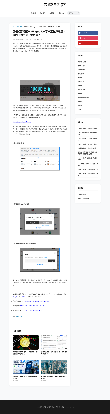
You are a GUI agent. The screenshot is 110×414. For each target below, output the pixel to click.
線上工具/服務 (81, 89)
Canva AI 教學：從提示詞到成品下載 (88, 169)
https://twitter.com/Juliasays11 (33, 310)
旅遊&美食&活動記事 (83, 97)
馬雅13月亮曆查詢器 (83, 198)
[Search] (78, 13)
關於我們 (42, 13)
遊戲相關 (80, 105)
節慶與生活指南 (82, 62)
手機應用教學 (81, 70)
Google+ (15, 297)
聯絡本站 (61, 13)
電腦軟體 (80, 78)
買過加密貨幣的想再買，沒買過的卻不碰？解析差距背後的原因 (87, 153)
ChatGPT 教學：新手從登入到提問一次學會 (88, 159)
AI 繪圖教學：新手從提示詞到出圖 (87, 148)
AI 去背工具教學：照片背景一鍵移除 (87, 144)
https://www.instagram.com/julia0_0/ (32, 306)
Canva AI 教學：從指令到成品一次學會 (88, 174)
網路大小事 (19, 27)
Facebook (24, 297)
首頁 (14, 27)
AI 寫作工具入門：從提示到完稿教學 (87, 128)
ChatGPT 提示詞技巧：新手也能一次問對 (88, 164)
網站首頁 (33, 13)
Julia (30, 39)
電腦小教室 (81, 74)
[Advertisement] (40, 66)
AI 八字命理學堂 (82, 194)
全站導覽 (52, 13)
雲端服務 (80, 94)
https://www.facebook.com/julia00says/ (36, 301)
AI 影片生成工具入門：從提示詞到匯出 (87, 139)
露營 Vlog (80, 102)
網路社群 (80, 86)
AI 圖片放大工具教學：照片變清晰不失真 (87, 133)
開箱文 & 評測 (81, 66)
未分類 (79, 109)
